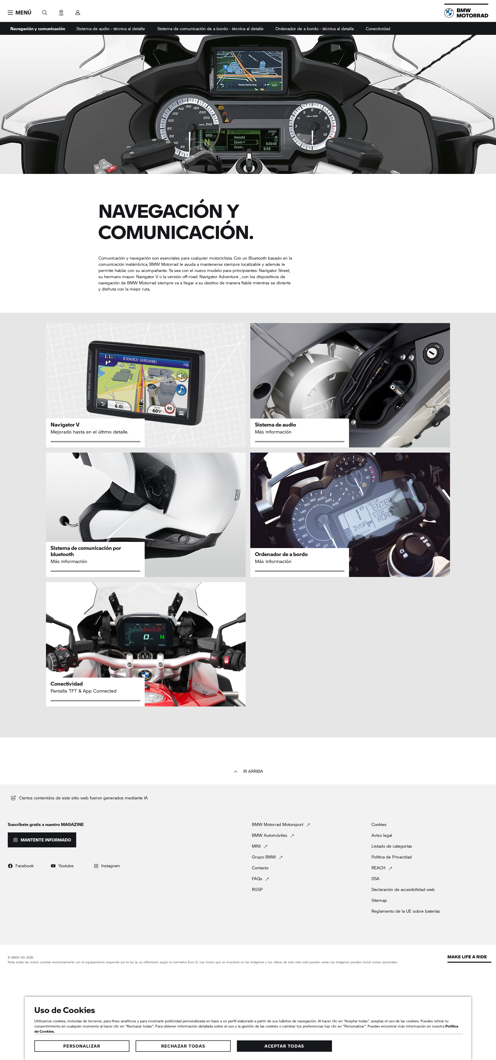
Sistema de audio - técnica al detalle (110, 28)
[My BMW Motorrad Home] (466, 13)
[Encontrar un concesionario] (61, 11)
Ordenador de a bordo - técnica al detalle (314, 28)
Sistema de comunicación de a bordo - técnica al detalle (210, 28)
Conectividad (378, 28)
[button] (19, 12)
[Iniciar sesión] (78, 11)
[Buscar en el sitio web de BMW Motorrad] (45, 11)
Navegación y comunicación (37, 28)
